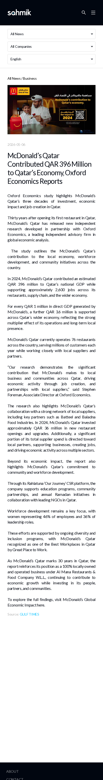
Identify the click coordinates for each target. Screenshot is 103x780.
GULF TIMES (29, 614)
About (12, 771)
